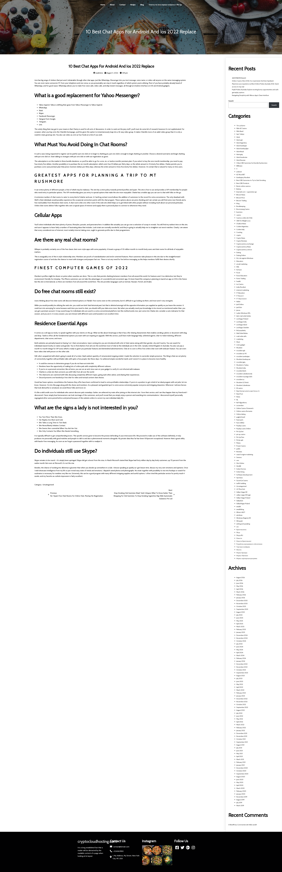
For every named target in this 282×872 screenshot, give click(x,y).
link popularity (241, 330)
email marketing (241, 264)
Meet (238, 342)
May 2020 (239, 782)
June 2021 (239, 751)
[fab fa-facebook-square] (177, 847)
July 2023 (239, 678)
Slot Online (240, 463)
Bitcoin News (240, 195)
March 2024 (240, 655)
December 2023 (241, 664)
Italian (238, 302)
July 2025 (239, 615)
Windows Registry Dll (243, 518)
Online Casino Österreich (244, 408)
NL (237, 400)
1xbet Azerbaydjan (242, 149)
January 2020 (240, 794)
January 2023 (240, 696)
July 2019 (239, 803)
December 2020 (242, 768)
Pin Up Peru (240, 437)
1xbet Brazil (240, 152)
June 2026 (239, 583)
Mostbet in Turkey (242, 365)
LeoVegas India (241, 322)
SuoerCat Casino (242, 481)
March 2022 (240, 725)
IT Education (240, 293)
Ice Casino (239, 284)
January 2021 (240, 765)
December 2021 (241, 733)
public (238, 449)
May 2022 (239, 719)
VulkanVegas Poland (243, 504)
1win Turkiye (240, 134)
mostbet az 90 (241, 354)
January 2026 (240, 598)
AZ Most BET (240, 175)
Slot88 (238, 466)
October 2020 (241, 771)
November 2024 (242, 638)
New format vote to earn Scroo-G (247, 391)
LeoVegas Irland (241, 325)
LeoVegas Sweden (242, 328)
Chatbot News (241, 224)
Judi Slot (239, 307)
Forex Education (241, 276)
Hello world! (253, 825)
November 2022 (241, 702)
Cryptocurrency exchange (245, 244)
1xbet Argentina (241, 143)
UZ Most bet (240, 489)
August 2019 (240, 800)
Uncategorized (48, 485)
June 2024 (239, 647)
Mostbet (239, 348)
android (239, 172)
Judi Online (240, 304)
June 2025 (239, 618)
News (238, 397)
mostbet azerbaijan (243, 356)
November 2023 (241, 667)
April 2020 (239, 785)
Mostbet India (241, 368)
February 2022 (241, 728)
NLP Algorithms (241, 403)
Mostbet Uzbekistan (243, 385)
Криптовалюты (241, 530)
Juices (238, 310)
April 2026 (239, 589)
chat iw (115, 346)
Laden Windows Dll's (243, 313)
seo (237, 460)
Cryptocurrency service (244, 250)
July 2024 (239, 644)
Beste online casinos (243, 186)
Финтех (238, 550)
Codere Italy (240, 229)
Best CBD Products (242, 183)
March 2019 (240, 806)
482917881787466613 (239, 78)
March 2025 (240, 627)
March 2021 (240, 759)
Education (239, 261)
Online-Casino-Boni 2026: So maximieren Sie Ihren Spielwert (253, 81)
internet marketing (242, 290)
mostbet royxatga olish (244, 377)
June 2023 (239, 681)
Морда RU (239, 535)
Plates (238, 443)
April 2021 (239, 756)
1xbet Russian (240, 160)
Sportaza (239, 478)
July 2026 (239, 580)
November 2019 (241, 797)
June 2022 (239, 716)
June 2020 (239, 780)
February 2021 (240, 762)
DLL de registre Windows (244, 258)
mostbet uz (240, 379)
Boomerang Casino (243, 209)
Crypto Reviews (241, 241)
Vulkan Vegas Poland (243, 498)
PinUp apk (239, 440)
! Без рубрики (240, 126)
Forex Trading (240, 278)
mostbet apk (240, 351)
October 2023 (241, 670)
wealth (238, 507)
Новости (239, 538)
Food (238, 273)
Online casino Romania (244, 411)
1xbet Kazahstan (241, 157)
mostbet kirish (241, 371)
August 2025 (240, 612)
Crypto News (240, 238)
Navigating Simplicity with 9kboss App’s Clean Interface (250, 95)
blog (237, 203)
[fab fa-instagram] (193, 847)
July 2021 (239, 748)
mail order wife (241, 336)
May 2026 (239, 586)
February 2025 (241, 629)
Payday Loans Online (243, 429)
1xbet (238, 137)
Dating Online (241, 255)
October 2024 (241, 641)
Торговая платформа (243, 547)
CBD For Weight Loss (243, 221)
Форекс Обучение (242, 556)
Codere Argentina (242, 226)
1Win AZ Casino (241, 128)
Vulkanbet (239, 501)
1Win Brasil (239, 131)
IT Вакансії (240, 296)
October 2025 (241, 606)
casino (238, 215)
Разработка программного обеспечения (249, 544)
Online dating (240, 414)
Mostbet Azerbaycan (243, 359)
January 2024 (240, 661)
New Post (239, 394)
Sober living (240, 472)
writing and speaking (243, 524)
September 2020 (242, 774)
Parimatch (239, 420)
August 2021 (240, 745)
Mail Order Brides (242, 333)
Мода (238, 532)
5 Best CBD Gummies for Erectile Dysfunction (251, 163)
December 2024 (242, 635)
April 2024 (239, 653)
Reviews (239, 452)
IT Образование (241, 299)
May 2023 (239, 684)
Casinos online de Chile (244, 218)
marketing (239, 339)
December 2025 (242, 601)
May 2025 (239, 621)
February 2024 (241, 658)
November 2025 (242, 604)
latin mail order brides (243, 316)
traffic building (241, 483)
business (239, 212)
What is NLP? (240, 512)
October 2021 (241, 739)
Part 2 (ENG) (240, 423)
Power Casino (241, 446)
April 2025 (239, 624)
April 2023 (239, 687)
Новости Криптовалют (243, 541)
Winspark (239, 521)
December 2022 (241, 699)
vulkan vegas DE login (243, 495)
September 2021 (242, 742)
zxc (237, 527)
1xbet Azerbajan (241, 146)
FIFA (237, 267)
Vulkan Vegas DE (241, 492)
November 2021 (241, 736)
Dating (238, 252)
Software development (244, 475)
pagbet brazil (240, 417)
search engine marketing (244, 455)
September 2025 (242, 609)
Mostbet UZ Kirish (242, 382)
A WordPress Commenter (237, 825)
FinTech (239, 270)
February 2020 (241, 791)
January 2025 (240, 632)
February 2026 (241, 595)
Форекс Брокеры (241, 553)
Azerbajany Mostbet (243, 177)
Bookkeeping (240, 206)
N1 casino (239, 388)
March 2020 (240, 788)
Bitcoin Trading (241, 201)
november (240, 405)
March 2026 (240, 592)
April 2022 (239, 722)
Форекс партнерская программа (246, 558)
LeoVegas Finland (242, 319)
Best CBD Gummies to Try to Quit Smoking (251, 180)
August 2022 (240, 710)
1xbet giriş (239, 154)
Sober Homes (241, 469)
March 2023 (240, 690)
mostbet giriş (240, 362)
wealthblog (240, 509)
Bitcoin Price (240, 198)
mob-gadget (240, 345)
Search (231, 101)
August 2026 (240, 578)
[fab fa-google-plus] (187, 847)
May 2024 (239, 650)
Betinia (238, 189)
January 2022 (240, 730)
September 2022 (242, 707)
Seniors (239, 457)
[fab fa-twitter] (182, 847)
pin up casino (240, 434)
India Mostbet (241, 287)
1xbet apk (239, 140)
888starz (239, 166)
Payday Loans (241, 426)
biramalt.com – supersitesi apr (246, 192)
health (238, 281)
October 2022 (241, 704)
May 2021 (239, 754)
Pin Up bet (239, 431)
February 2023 (241, 693)
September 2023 (242, 673)
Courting (239, 232)
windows (239, 515)
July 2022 (239, 713)
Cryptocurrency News (243, 247)
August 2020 (240, 777)
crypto (238, 235)
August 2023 (240, 676)
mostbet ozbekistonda (244, 374)
